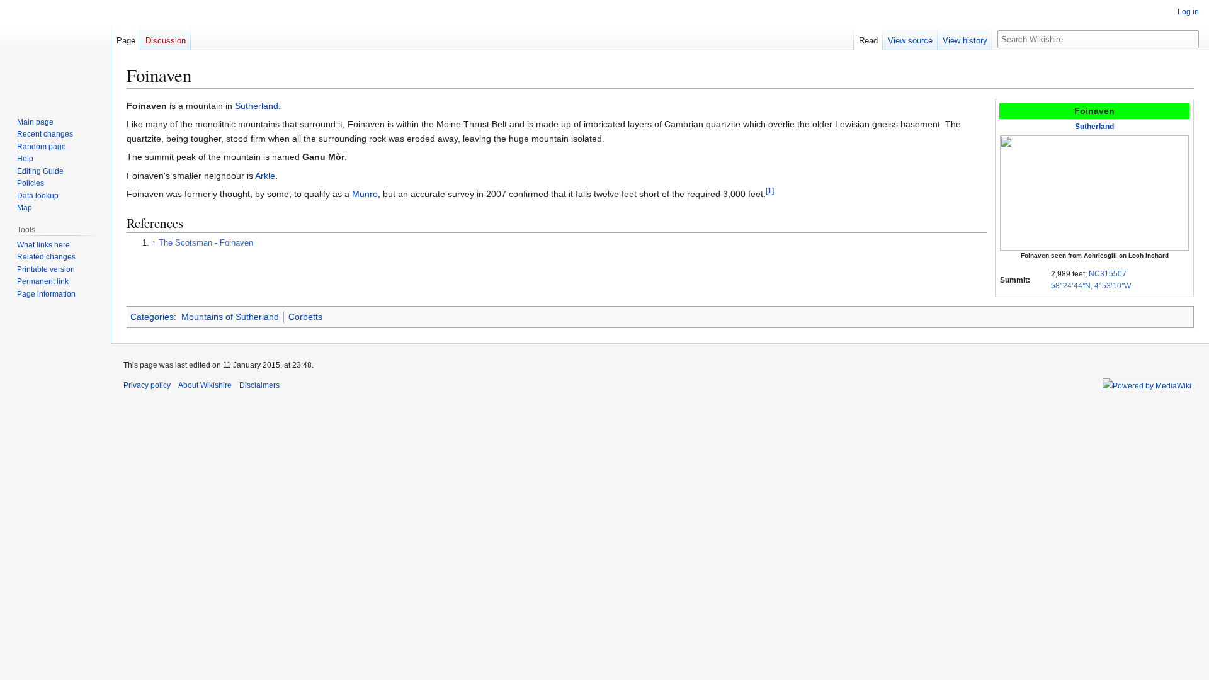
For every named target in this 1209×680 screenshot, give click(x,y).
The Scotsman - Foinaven (206, 243)
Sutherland (1094, 126)
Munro (365, 194)
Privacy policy (147, 385)
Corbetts (305, 317)
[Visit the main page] (55, 50)
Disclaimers (259, 385)
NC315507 (1108, 273)
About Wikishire (205, 385)
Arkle (265, 176)
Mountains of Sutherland (230, 317)
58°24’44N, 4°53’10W (1091, 285)
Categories (152, 317)
